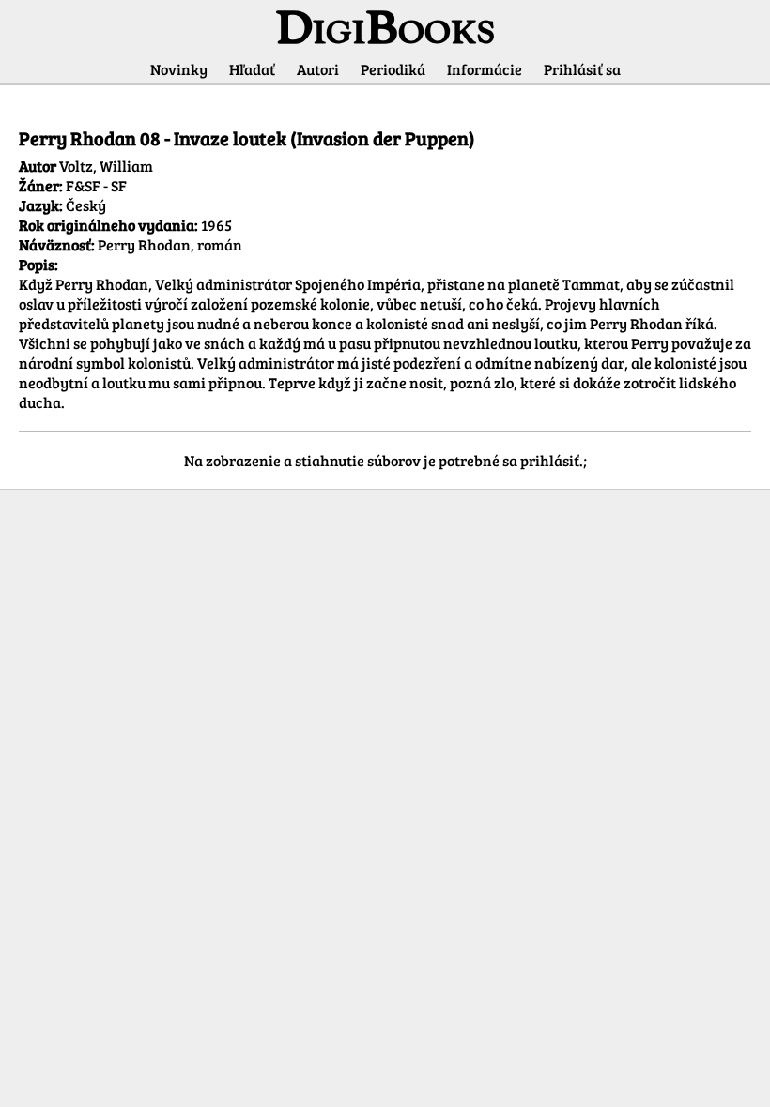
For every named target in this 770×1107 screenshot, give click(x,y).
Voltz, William (106, 165)
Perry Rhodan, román (170, 244)
